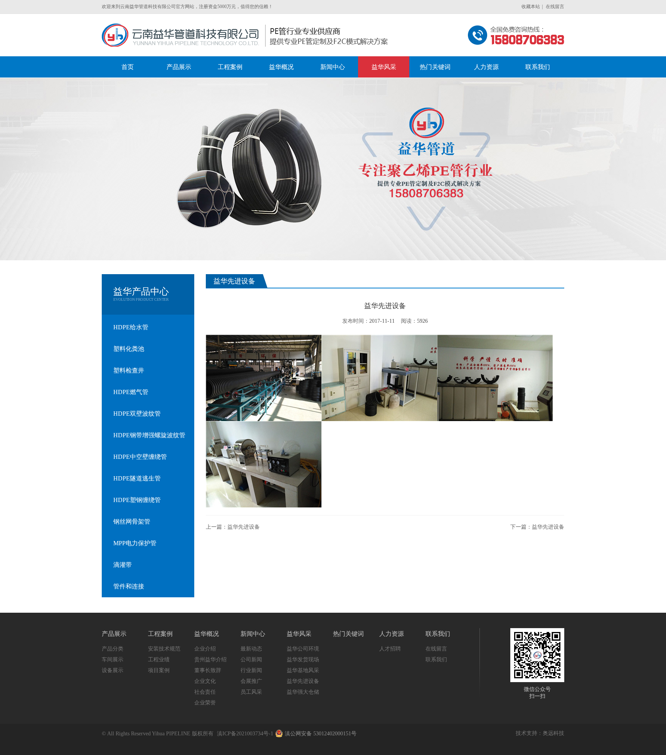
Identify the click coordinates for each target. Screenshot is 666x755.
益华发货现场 (303, 659)
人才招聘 (390, 649)
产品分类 (112, 649)
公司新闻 (251, 659)
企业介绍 (205, 649)
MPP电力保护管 (134, 543)
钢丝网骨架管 (131, 521)
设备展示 (112, 670)
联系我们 (438, 633)
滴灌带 (122, 564)
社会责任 (205, 692)
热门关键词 (348, 633)
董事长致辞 (207, 670)
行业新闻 (251, 670)
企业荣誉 (205, 703)
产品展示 (114, 633)
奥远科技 (553, 733)
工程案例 (160, 633)
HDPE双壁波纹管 (137, 413)
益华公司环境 (303, 649)
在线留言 (555, 6)
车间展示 (112, 659)
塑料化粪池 (128, 348)
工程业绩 (159, 659)
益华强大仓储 (303, 692)
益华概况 (206, 633)
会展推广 (251, 681)
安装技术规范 (164, 649)
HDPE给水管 (130, 327)
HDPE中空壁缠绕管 (140, 456)
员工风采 (251, 692)
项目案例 (159, 670)
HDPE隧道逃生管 (137, 478)
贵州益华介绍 (210, 659)
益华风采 (299, 633)
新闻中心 (252, 633)
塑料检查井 (128, 370)
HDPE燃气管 (130, 392)
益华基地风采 (303, 670)
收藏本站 (530, 6)
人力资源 (391, 633)
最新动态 (251, 649)
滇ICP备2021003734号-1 (245, 733)
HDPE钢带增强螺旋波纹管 (149, 435)
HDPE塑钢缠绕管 (137, 500)
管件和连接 (128, 586)
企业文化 (205, 681)
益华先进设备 (243, 527)
